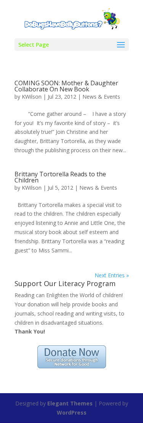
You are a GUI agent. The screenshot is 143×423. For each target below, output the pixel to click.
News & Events (101, 96)
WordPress (72, 412)
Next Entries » (112, 275)
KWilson (32, 96)
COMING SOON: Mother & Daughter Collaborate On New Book (66, 86)
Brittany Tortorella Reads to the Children (60, 177)
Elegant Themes (70, 403)
